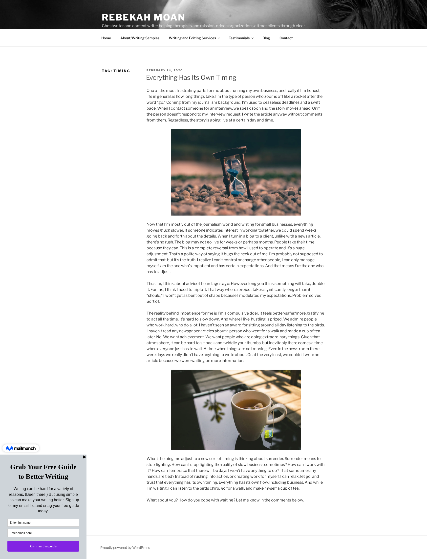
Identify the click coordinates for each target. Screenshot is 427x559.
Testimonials (239, 38)
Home (106, 38)
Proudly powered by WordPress (125, 547)
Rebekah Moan (143, 17)
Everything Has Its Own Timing (191, 77)
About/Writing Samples (139, 38)
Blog (266, 38)
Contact (286, 38)
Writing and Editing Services (192, 38)
